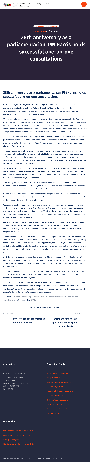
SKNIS (33, 300)
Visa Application (53, 413)
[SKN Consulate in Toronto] (26, 4)
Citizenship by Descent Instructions (60, 391)
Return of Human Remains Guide (58, 409)
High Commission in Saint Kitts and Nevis (18, 444)
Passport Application (54, 378)
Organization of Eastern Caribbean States (18, 430)
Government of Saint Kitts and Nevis (16, 435)
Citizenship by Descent (55, 395)
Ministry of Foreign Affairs (12, 439)
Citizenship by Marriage (55, 386)
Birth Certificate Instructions (57, 400)
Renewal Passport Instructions (58, 373)
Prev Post (9, 314)
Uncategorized (51, 26)
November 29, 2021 (39, 31)
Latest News (40, 26)
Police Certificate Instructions (58, 404)
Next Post (79, 314)
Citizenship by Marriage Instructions (60, 382)
